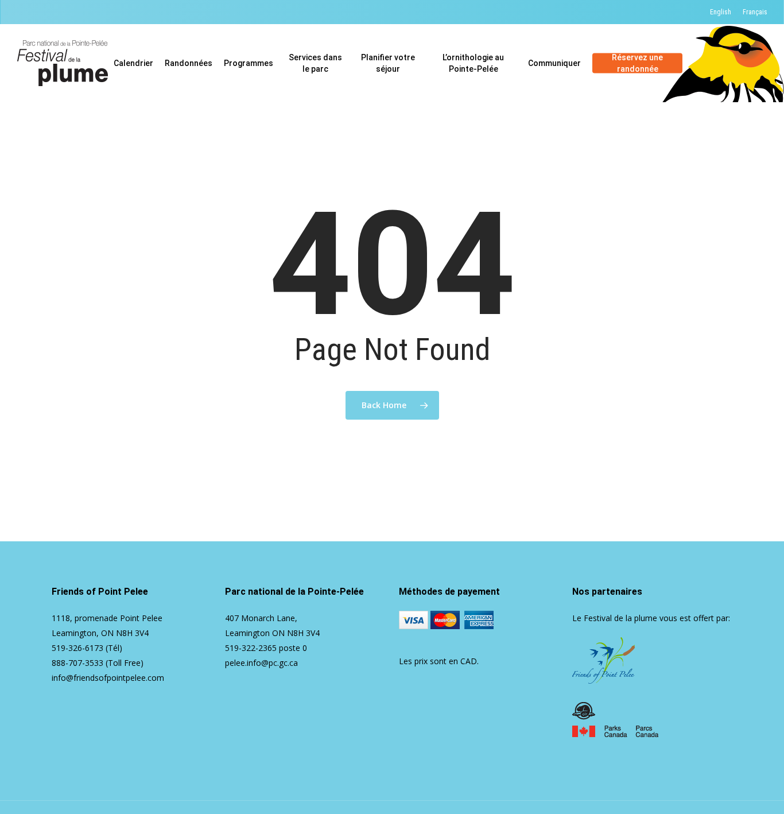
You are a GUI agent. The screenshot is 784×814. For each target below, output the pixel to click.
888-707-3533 (77, 662)
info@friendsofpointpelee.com (108, 677)
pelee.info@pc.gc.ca (261, 662)
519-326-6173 (77, 647)
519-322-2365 (251, 647)
